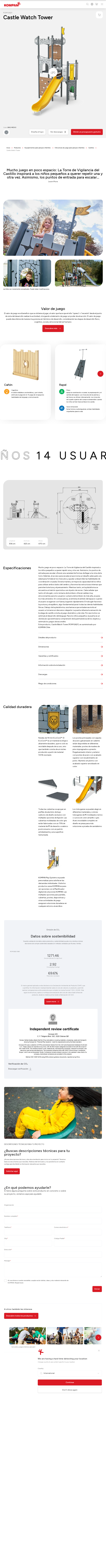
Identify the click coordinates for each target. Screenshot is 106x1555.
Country (40, 1368)
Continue (70, 1382)
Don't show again (69, 1390)
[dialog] (53, 777)
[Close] (99, 1351)
